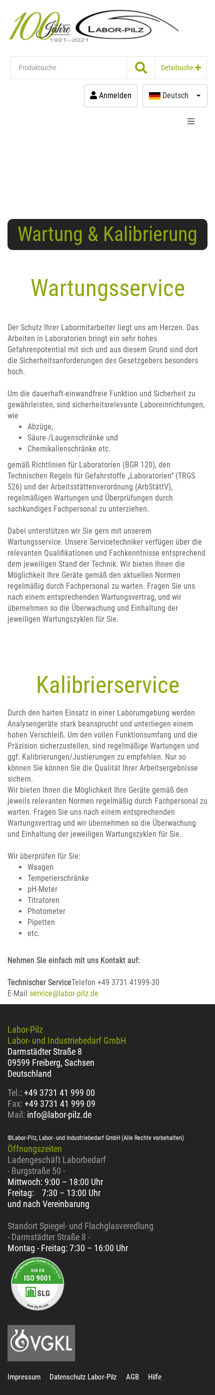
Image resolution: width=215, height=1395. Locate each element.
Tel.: (16, 1092)
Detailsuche (178, 68)
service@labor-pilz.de (64, 993)
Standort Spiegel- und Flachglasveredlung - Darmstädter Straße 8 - (81, 1231)
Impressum (24, 1376)
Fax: (15, 1103)
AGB (132, 1376)
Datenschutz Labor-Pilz (83, 1376)
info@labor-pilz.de (59, 1114)
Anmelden (114, 95)
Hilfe (155, 1376)
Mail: (16, 1114)
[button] (175, 95)
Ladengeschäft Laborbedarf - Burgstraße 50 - (57, 1165)
